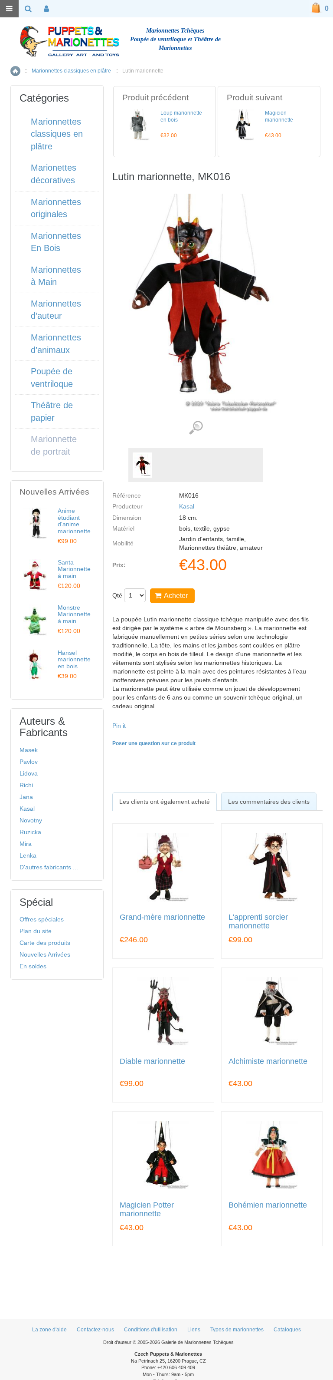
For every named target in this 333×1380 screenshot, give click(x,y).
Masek (29, 749)
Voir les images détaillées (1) (196, 428)
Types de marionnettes (237, 1330)
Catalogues (287, 1330)
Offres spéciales (42, 919)
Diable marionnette (152, 1061)
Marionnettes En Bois (56, 242)
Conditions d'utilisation (150, 1330)
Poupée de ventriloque (52, 377)
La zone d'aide (49, 1330)
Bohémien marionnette (268, 1205)
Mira (26, 843)
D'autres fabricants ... (49, 867)
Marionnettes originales (56, 208)
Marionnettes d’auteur (56, 310)
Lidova (29, 773)
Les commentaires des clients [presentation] (269, 801)
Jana (26, 796)
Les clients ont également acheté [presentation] (164, 801)
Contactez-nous (95, 1330)
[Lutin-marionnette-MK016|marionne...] (142, 465)
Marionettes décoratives (53, 174)
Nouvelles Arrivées (45, 954)
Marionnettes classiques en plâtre (71, 71)
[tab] (164, 801)
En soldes (33, 966)
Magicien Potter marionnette (147, 1209)
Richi (26, 785)
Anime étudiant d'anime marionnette (74, 520)
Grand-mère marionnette (162, 917)
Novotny (31, 820)
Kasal (186, 506)
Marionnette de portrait (54, 445)
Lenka (28, 855)
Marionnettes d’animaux (56, 344)
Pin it (119, 725)
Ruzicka (30, 832)
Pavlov (29, 761)
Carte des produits (45, 942)
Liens (193, 1330)
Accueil (15, 71)
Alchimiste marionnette (268, 1061)
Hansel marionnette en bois (74, 659)
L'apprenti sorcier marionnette (258, 921)
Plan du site (36, 931)
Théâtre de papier (52, 411)
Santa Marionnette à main (74, 569)
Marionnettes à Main (56, 276)
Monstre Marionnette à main (74, 614)
